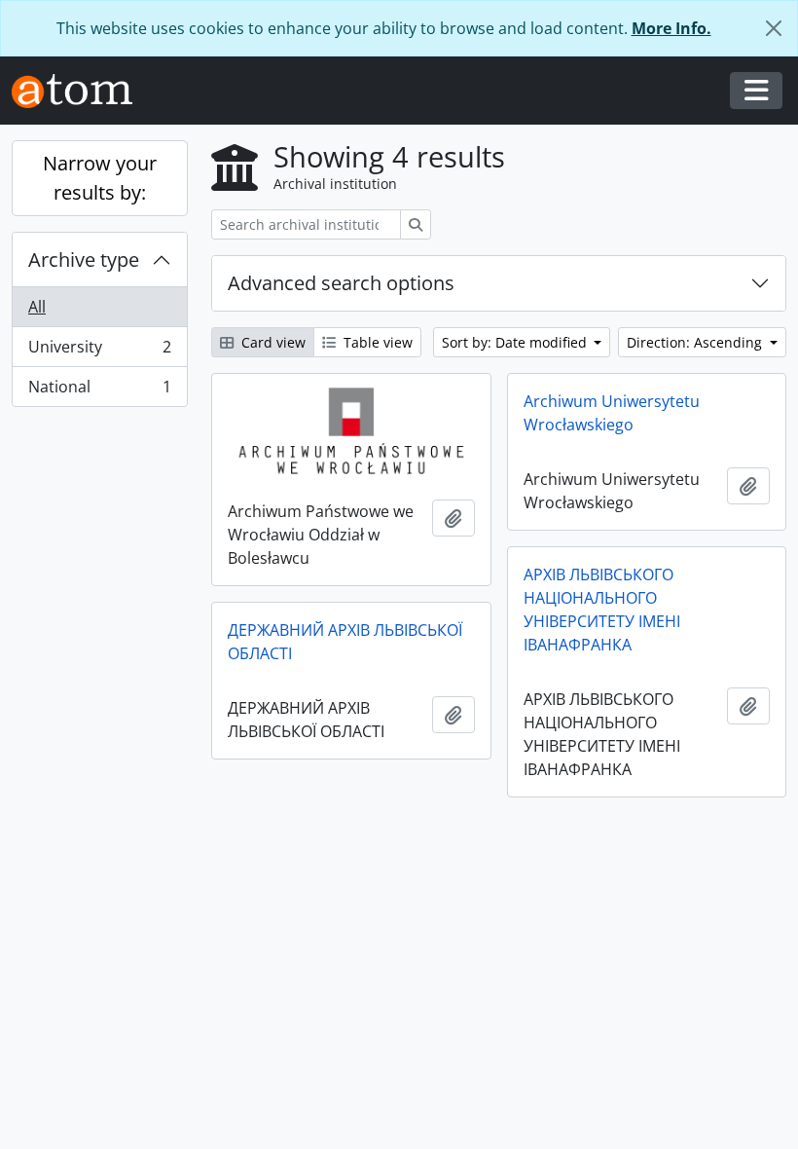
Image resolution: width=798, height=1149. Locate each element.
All (37, 306)
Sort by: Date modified (516, 342)
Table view (376, 342)
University (99, 351)
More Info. (671, 28)
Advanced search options (341, 283)
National (99, 391)
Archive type (83, 259)
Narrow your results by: (100, 177)
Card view (271, 342)
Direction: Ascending (696, 342)
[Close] (773, 28)
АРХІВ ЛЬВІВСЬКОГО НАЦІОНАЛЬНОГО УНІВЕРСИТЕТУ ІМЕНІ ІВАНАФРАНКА (602, 609)
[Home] (80, 91)
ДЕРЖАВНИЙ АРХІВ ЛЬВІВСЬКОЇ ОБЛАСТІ (345, 641)
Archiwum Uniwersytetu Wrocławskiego (612, 412)
